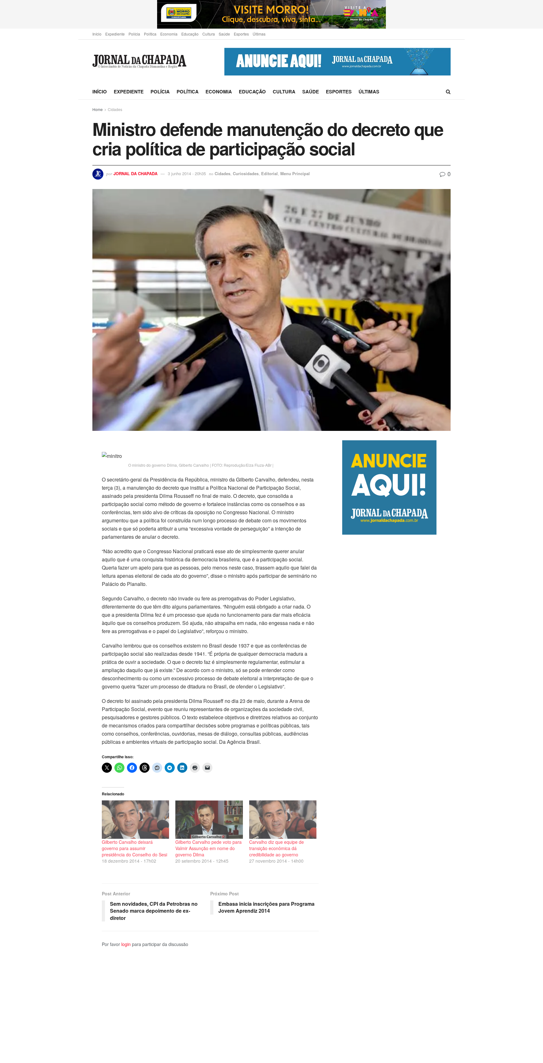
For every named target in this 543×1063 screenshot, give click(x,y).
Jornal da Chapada (135, 173)
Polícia (134, 33)
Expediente (115, 33)
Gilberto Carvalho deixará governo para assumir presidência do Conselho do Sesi (134, 848)
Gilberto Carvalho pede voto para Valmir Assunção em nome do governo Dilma (208, 848)
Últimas (259, 33)
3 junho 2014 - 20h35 (187, 173)
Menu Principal (295, 173)
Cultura (208, 33)
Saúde (224, 33)
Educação (190, 33)
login (126, 944)
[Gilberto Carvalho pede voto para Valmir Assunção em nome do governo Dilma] (209, 819)
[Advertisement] (396, 798)
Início (96, 33)
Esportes (241, 33)
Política (150, 33)
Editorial (269, 173)
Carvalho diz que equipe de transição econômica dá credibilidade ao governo (276, 848)
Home (97, 109)
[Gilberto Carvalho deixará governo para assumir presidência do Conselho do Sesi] (135, 819)
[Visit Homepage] (139, 62)
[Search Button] (448, 91)
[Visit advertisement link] (271, 14)
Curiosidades (246, 173)
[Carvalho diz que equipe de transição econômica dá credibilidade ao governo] (282, 819)
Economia (169, 33)
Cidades (115, 109)
